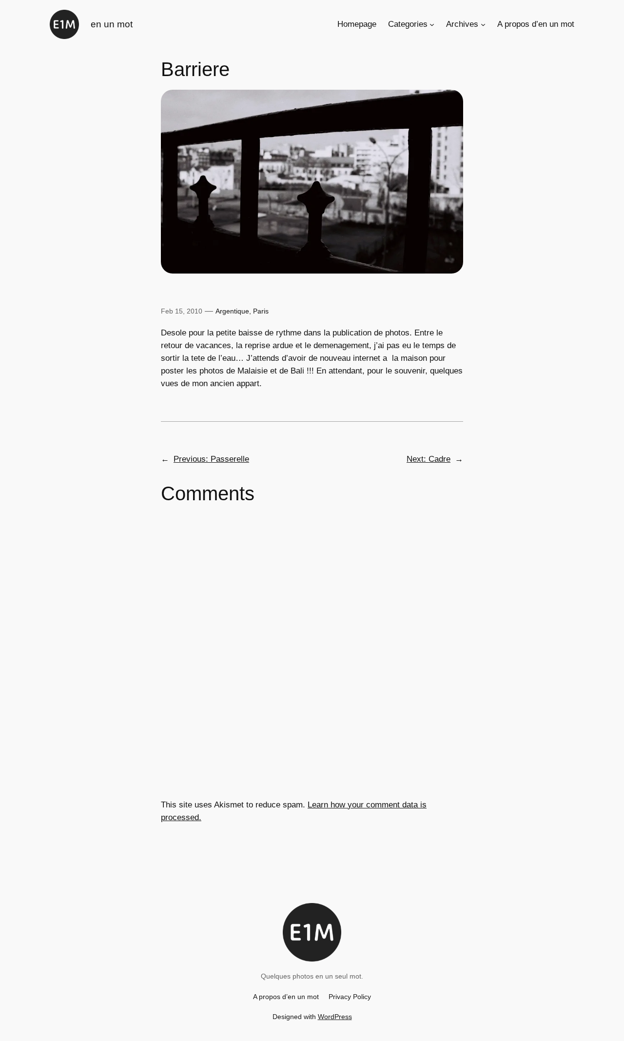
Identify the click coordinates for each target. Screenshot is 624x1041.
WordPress (335, 1017)
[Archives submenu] (483, 24)
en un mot (112, 24)
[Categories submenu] (431, 24)
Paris (261, 311)
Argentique (232, 311)
